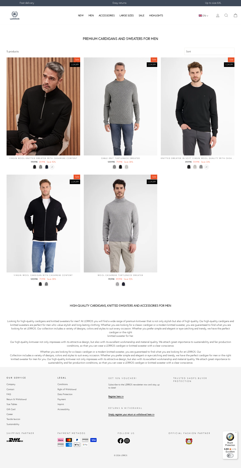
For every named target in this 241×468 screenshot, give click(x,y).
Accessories (107, 15)
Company (11, 384)
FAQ (9, 394)
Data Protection (65, 394)
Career (10, 414)
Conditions (63, 384)
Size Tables (12, 404)
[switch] (230, 456)
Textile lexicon (13, 419)
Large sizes (127, 15)
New (81, 15)
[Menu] (236, 433)
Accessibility (64, 409)
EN (204, 15)
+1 (52, 167)
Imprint (61, 404)
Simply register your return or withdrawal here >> (131, 414)
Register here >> (116, 396)
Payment (62, 399)
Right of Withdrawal (67, 389)
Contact (10, 389)
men (91, 15)
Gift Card (11, 409)
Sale (141, 15)
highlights (156, 15)
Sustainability (13, 424)
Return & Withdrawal (17, 399)
